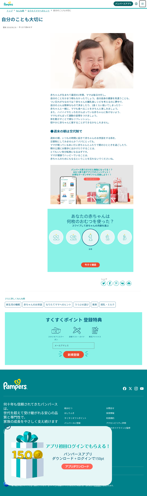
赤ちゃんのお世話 (33, 304)
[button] (7, 426)
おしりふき (69, 413)
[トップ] (8, 3)
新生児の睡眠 (13, 304)
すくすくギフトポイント (75, 418)
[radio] (56, 241)
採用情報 (110, 413)
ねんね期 (20, 10)
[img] (58, 456)
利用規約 (110, 418)
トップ (10, 10)
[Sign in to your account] (136, 4)
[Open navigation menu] (142, 4)
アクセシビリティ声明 (116, 423)
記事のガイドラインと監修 (118, 428)
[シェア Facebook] (110, 283)
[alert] (58, 456)
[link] (91, 184)
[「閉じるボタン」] (7, 426)
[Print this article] (129, 283)
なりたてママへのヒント (39, 10)
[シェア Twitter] (103, 283)
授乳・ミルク (107, 304)
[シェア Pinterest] (116, 283)
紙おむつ (68, 408)
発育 (94, 304)
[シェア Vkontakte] (122, 283)
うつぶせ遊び (82, 304)
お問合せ (110, 408)
